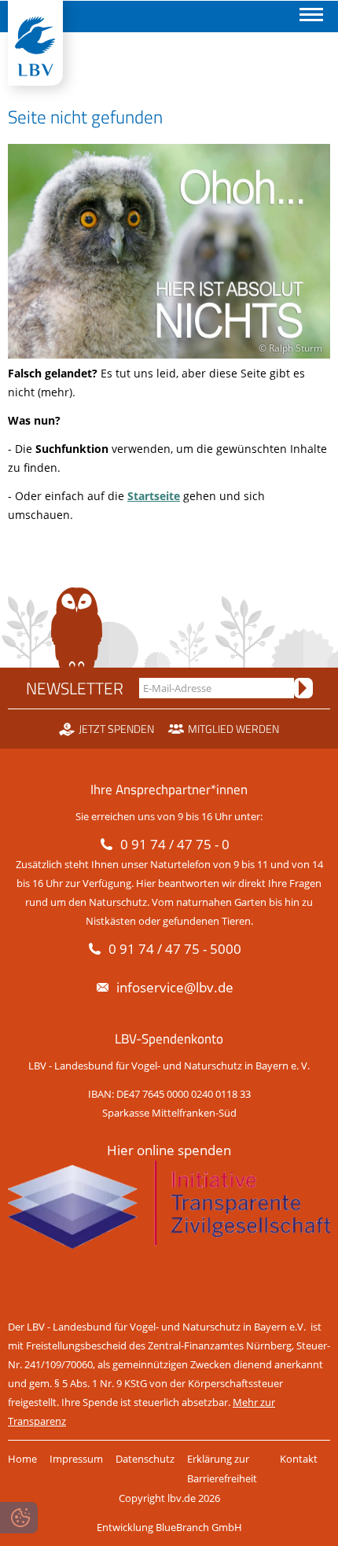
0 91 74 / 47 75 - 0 (175, 844)
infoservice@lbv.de (174, 987)
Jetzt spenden (116, 729)
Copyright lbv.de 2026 (169, 1498)
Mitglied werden (233, 729)
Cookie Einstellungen (19, 1517)
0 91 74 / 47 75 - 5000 (174, 949)
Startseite (153, 495)
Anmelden (303, 688)
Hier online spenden (169, 1150)
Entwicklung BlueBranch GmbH (169, 1527)
